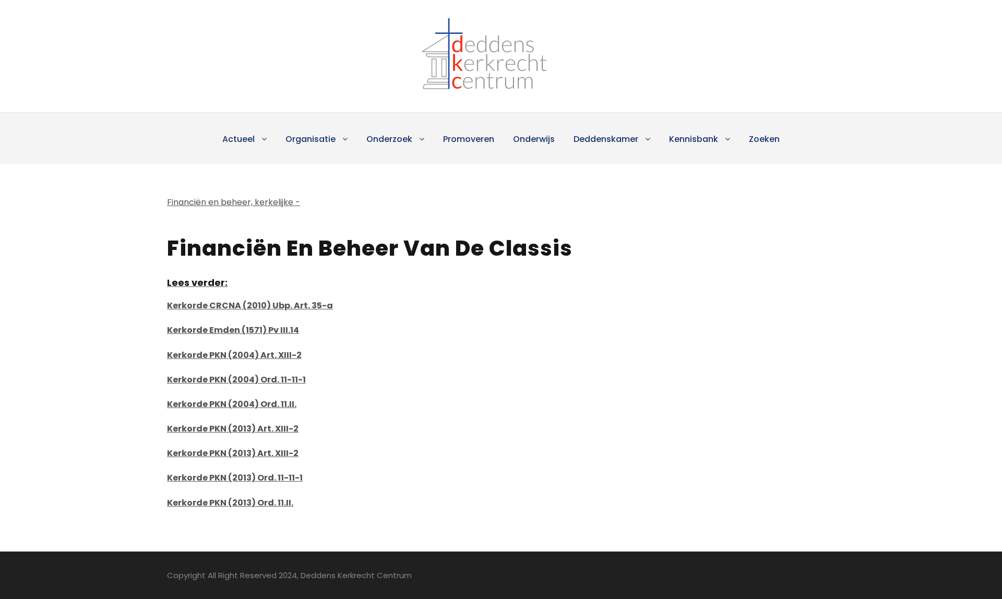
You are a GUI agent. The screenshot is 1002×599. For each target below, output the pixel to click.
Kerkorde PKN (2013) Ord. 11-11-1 (235, 478)
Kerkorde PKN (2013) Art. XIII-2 (233, 429)
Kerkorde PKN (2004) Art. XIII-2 (234, 355)
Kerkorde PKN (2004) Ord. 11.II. (231, 404)
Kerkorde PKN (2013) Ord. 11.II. (230, 503)
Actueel (238, 139)
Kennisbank (693, 139)
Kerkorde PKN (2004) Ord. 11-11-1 (236, 380)
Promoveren (468, 139)
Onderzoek (389, 139)
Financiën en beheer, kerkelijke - (233, 202)
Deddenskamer (606, 139)
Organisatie (310, 139)
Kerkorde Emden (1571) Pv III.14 (233, 330)
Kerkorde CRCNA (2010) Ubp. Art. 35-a (250, 306)
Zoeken (764, 139)
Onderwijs (534, 139)
